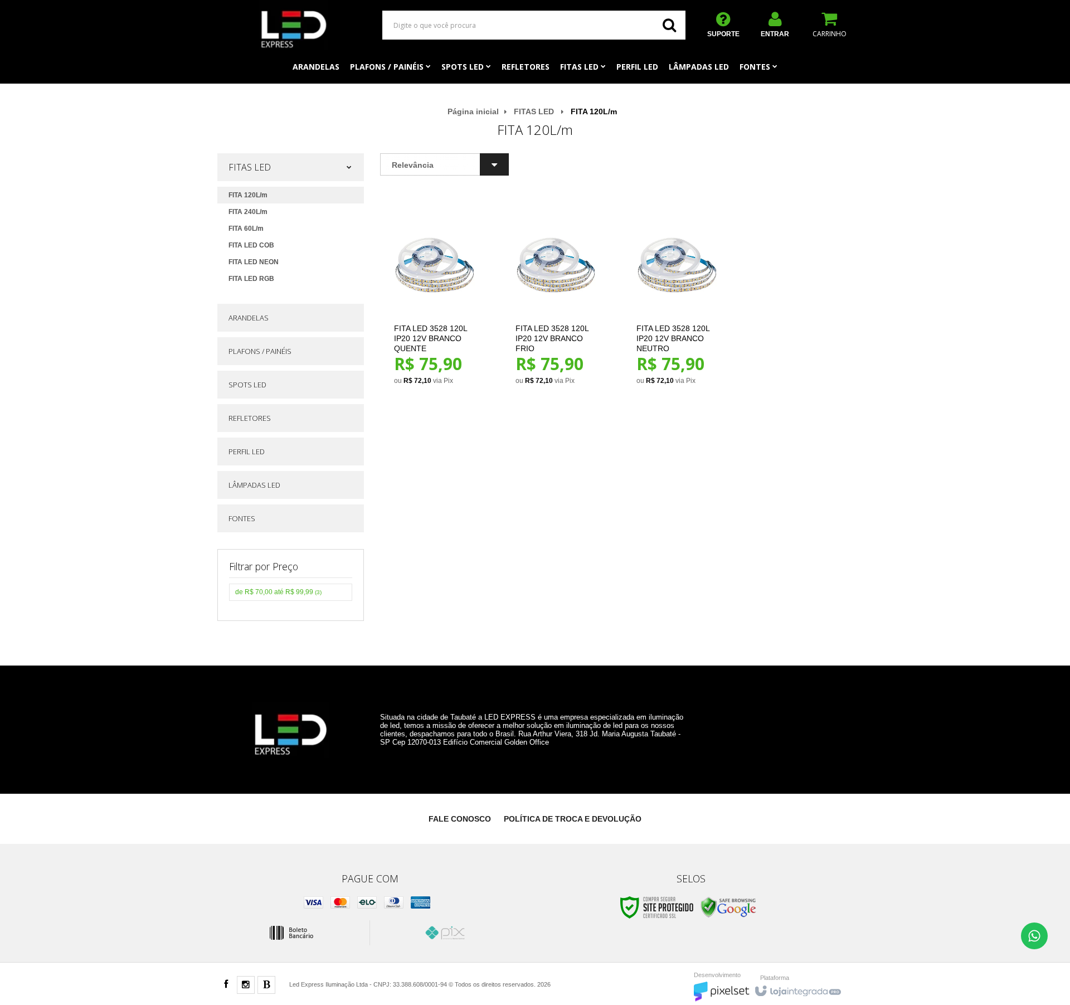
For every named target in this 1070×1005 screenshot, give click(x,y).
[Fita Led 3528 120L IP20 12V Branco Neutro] (677, 297)
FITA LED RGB (251, 279)
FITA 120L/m (248, 195)
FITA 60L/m (246, 228)
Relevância (413, 165)
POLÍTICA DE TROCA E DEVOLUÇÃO (572, 818)
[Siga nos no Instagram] (245, 985)
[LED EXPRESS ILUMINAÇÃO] (293, 25)
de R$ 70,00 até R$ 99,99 (278, 592)
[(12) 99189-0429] (1034, 936)
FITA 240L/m (248, 212)
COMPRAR (441, 347)
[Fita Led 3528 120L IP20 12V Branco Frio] (556, 297)
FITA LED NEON (253, 262)
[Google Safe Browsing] (728, 907)
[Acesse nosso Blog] (266, 985)
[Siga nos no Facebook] (225, 985)
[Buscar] (669, 25)
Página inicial (473, 111)
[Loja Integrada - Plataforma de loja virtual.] (797, 988)
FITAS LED (534, 111)
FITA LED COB (251, 245)
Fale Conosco (460, 818)
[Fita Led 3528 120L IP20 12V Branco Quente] (434, 297)
